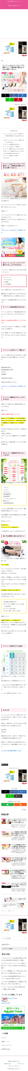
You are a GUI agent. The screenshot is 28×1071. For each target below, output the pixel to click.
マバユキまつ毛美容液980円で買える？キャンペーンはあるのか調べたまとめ (13, 977)
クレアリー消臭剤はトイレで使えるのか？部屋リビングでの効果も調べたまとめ (13, 972)
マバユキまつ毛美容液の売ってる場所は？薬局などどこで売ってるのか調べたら (13, 983)
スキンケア (5, 764)
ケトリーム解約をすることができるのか (14, 148)
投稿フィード (5, 1041)
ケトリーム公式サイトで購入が (12, 146)
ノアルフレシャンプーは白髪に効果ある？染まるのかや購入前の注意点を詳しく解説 (13, 959)
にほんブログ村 (12, 998)
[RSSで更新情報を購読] (20, 804)
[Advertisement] (14, 24)
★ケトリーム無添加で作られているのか (14, 151)
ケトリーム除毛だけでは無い (11, 155)
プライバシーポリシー (14, 1066)
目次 (12, 130)
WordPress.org (6, 1049)
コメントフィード (7, 1045)
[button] (18, 796)
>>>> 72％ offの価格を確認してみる (11, 750)
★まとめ (6, 157)
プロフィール (20, 1063)
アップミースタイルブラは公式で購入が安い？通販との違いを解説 (13, 988)
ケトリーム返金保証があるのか (12, 144)
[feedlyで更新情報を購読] (7, 804)
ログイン (4, 1037)
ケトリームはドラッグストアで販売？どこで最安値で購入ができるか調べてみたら (14, 136)
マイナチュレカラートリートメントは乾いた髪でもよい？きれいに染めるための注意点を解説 (13, 966)
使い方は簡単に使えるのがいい (12, 153)
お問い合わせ (7, 1063)
